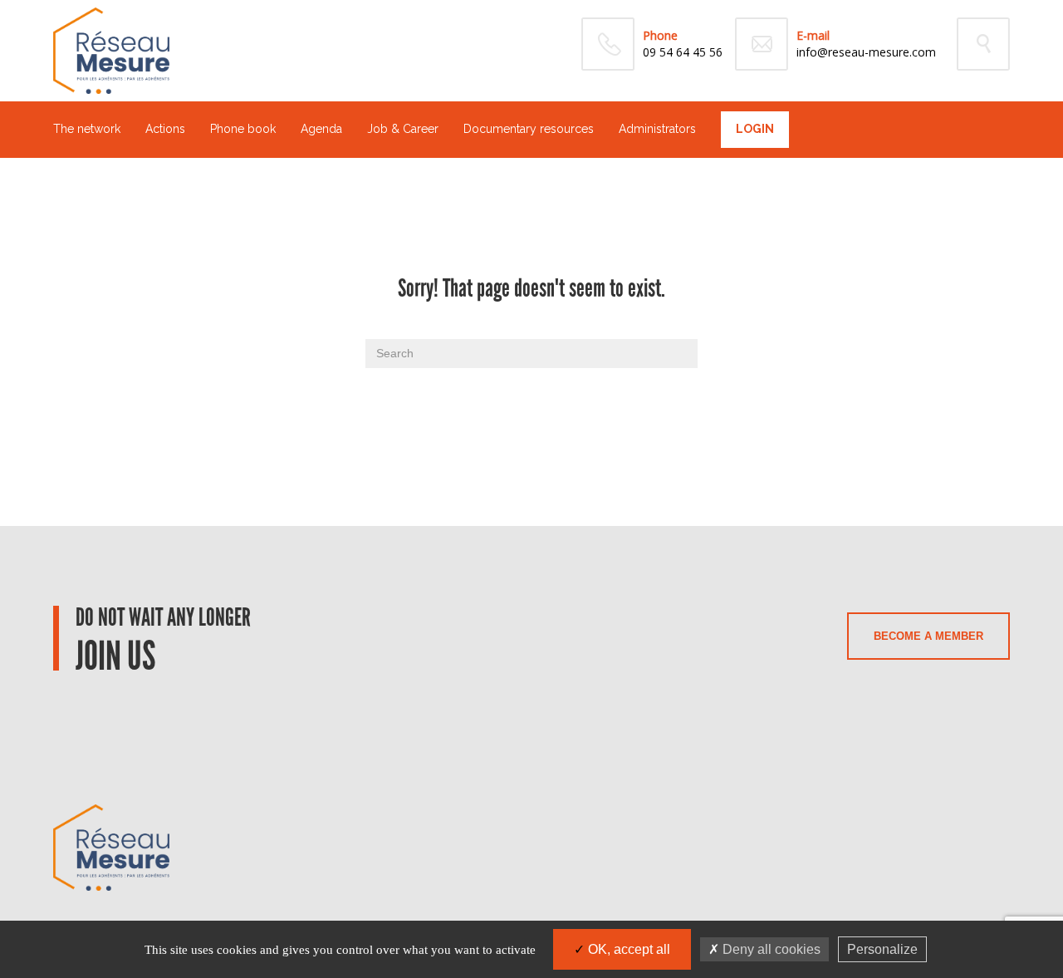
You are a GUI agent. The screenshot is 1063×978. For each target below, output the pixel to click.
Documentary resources (528, 128)
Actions (165, 128)
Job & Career (402, 128)
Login (755, 128)
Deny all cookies (770, 949)
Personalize (882, 949)
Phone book (243, 128)
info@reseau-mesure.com (866, 52)
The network (86, 128)
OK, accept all (627, 949)
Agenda (321, 128)
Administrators (657, 128)
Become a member (928, 636)
